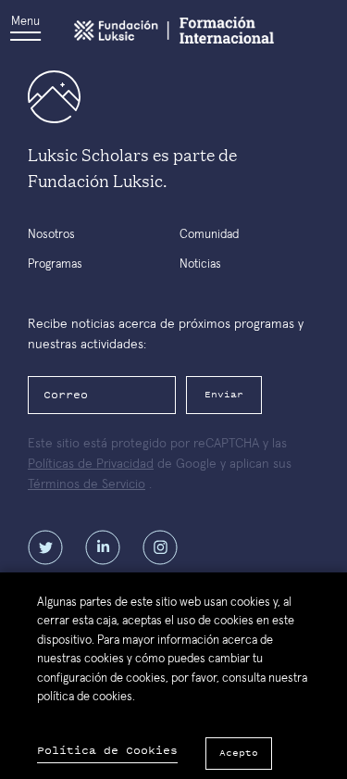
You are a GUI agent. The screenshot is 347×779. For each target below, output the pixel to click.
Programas (55, 264)
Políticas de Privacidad (91, 464)
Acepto (238, 753)
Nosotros (51, 235)
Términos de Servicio (86, 484)
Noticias (200, 264)
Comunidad (209, 235)
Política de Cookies (107, 751)
